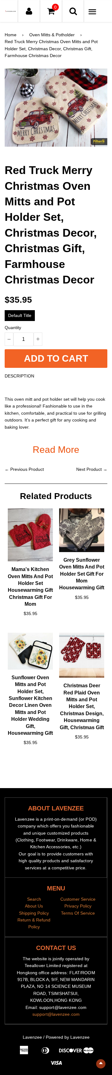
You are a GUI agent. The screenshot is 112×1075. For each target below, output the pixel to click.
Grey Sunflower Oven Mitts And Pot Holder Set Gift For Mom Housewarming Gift (81, 574)
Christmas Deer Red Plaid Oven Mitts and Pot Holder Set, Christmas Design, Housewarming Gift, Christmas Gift (82, 706)
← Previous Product (24, 469)
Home (10, 34)
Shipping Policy (34, 913)
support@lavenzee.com (56, 1014)
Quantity (13, 327)
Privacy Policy (77, 905)
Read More (56, 449)
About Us (34, 905)
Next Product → (91, 469)
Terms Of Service (78, 913)
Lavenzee (32, 1037)
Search (34, 899)
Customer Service (78, 899)
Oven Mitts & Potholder (52, 34)
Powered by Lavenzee (68, 1037)
